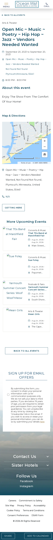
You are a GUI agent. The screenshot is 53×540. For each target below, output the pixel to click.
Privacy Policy (24, 505)
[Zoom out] (44, 146)
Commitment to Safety (30, 500)
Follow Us (26, 476)
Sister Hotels (25, 465)
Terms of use (26, 163)
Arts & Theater (9, 23)
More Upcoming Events (26, 222)
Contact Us (24, 456)
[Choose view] (44, 154)
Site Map (9, 505)
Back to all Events (14, 15)
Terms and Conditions (33, 510)
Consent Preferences (18, 515)
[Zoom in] (44, 141)
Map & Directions (13, 115)
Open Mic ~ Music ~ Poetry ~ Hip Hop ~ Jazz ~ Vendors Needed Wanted (23, 37)
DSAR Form (37, 515)
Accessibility (40, 505)
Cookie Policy (13, 510)
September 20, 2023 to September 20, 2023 (26, 53)
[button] (13, 207)
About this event (16, 88)
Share (8, 536)
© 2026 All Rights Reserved (26, 521)
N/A (8, 196)
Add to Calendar (38, 536)
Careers (12, 500)
